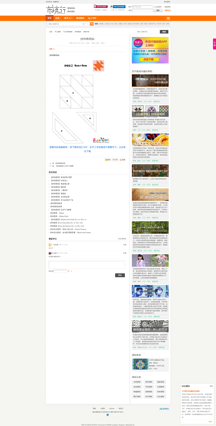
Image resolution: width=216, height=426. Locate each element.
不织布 (159, 24)
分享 (116, 160)
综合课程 (160, 397)
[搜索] (91, 23)
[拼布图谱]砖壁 (60, 163)
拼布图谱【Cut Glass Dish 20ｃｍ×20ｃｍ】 (66, 223)
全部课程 (137, 382)
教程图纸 (80, 18)
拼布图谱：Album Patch (59, 216)
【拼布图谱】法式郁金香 (60, 197)
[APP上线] (150, 63)
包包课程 (137, 387)
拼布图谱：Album (57, 213)
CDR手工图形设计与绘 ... (157, 360)
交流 (57, 18)
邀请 (108, 160)
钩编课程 (137, 392)
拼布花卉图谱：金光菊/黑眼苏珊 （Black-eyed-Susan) (70, 232)
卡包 (111, 24)
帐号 (130, 7)
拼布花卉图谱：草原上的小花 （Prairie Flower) (68, 229)
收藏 (123, 160)
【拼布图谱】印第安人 (59, 181)
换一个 (70, 271)
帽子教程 (136, 24)
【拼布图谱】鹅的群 (58, 187)
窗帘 (167, 24)
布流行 (121, 408)
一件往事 (55, 245)
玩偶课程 (160, 387)
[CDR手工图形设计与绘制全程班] (140, 369)
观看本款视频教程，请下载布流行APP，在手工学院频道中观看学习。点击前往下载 (88, 149)
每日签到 (167, 2)
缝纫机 (101, 24)
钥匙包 (130, 24)
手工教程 (58, 32)
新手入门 (68, 18)
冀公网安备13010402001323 (101, 412)
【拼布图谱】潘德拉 (58, 194)
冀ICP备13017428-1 (117, 412)
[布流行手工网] (61, 13)
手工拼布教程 (67, 32)
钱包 (115, 24)
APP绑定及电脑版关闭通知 (191, 391)
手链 (125, 24)
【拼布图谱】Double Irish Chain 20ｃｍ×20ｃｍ (68, 219)
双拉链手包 (152, 24)
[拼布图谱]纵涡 (56, 203)
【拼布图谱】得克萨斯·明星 (61, 177)
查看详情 (157, 101)
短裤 (141, 24)
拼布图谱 (78, 32)
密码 (130, 10)
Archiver (111, 408)
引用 (124, 245)
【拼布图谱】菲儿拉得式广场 (61, 200)
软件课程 (148, 397)
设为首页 (49, 2)
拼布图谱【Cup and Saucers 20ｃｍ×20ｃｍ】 (67, 226)
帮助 (94, 408)
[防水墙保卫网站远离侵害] (107, 416)
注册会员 (167, 10)
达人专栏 (92, 18)
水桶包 (120, 24)
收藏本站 (56, 2)
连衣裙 (107, 24)
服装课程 (160, 382)
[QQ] (164, 409)
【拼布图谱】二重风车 (59, 190)
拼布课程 (148, 382)
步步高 (54, 253)
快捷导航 (168, 18)
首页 (50, 18)
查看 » (211, 422)
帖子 (84, 24)
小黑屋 (102, 408)
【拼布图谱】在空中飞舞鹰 (64, 166)
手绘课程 (148, 387)
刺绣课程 (148, 392)
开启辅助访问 (163, 2)
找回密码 (167, 7)
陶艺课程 (137, 397)
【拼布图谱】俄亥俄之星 (60, 184)
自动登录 (159, 7)
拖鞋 (145, 24)
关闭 (211, 386)
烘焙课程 (160, 392)
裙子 (163, 24)
